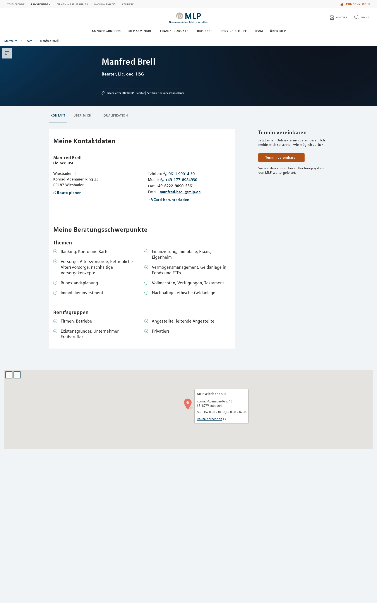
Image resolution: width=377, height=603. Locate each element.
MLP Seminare (140, 30)
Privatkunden (40, 4)
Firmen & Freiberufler (72, 4)
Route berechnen (209, 419)
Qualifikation (115, 115)
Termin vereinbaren (281, 157)
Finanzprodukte (174, 30)
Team (258, 30)
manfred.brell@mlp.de (180, 191)
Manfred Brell (49, 41)
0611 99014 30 (181, 173)
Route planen (69, 192)
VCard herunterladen (170, 199)
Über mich (82, 115)
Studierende (16, 4)
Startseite (10, 41)
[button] (188, 404)
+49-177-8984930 (181, 179)
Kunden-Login (357, 4)
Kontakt (58, 115)
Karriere (128, 4)
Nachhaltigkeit (105, 4)
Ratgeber (204, 30)
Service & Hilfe (234, 30)
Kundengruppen (106, 30)
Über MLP (278, 30)
